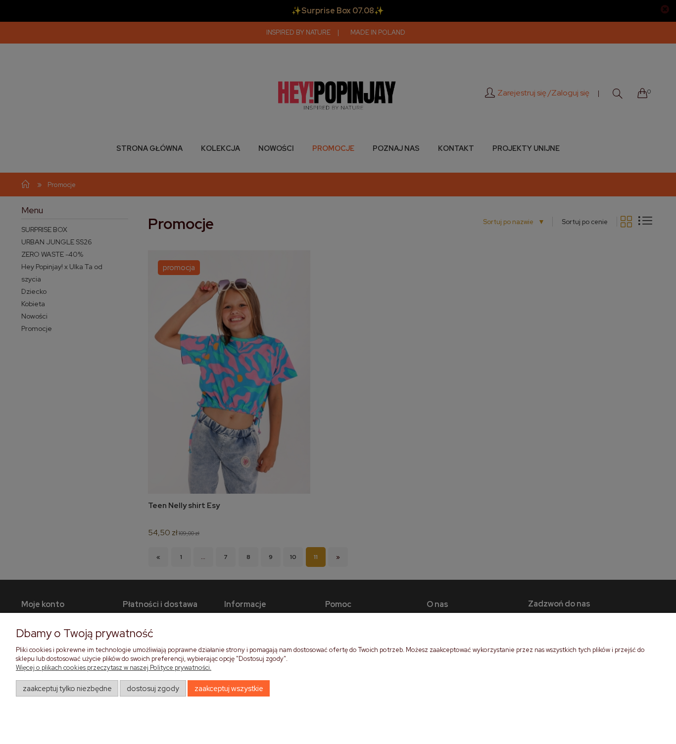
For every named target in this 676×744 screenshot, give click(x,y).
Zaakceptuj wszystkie (228, 689)
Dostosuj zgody (153, 689)
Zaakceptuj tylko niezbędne (67, 689)
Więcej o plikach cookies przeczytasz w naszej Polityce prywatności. (113, 667)
